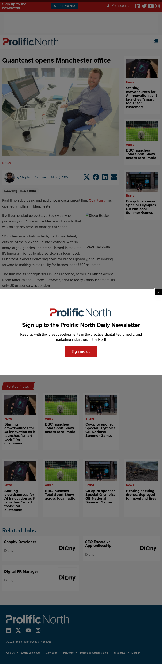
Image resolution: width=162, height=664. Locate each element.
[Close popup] (158, 292)
